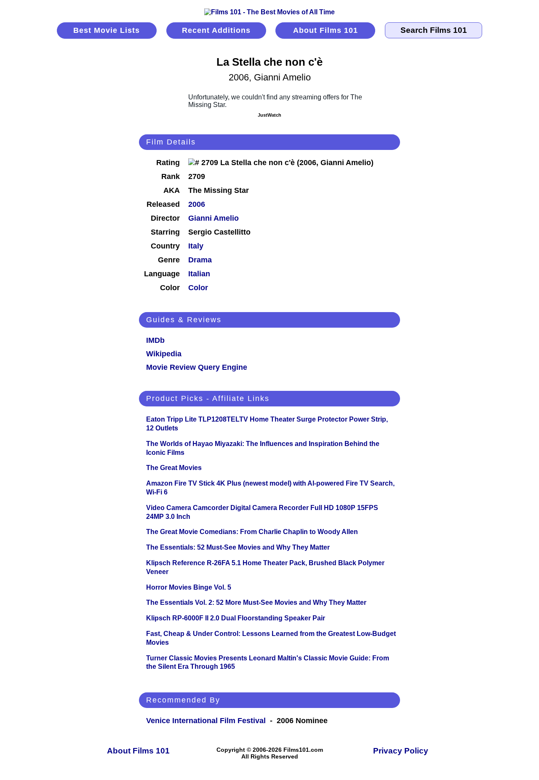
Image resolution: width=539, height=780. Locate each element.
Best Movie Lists (106, 30)
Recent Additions (216, 30)
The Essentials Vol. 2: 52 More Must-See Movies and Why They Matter (256, 602)
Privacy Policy (400, 750)
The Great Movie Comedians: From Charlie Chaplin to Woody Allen (252, 531)
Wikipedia (163, 354)
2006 (196, 204)
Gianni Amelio (213, 218)
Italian (199, 274)
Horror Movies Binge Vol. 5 (188, 587)
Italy (195, 246)
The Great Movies (174, 467)
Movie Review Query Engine (196, 367)
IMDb (155, 340)
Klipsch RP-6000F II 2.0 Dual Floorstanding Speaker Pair (235, 618)
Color (198, 287)
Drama (200, 260)
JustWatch (269, 115)
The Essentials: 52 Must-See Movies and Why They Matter (238, 547)
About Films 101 (325, 30)
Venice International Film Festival (206, 720)
